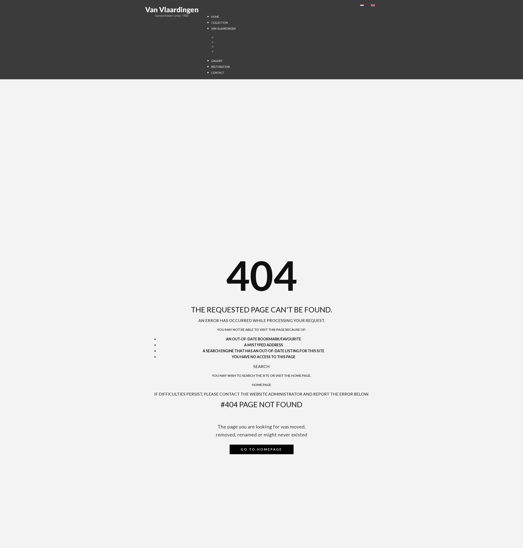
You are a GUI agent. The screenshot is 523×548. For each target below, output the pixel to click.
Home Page (261, 385)
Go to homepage (261, 449)
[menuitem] (215, 16)
